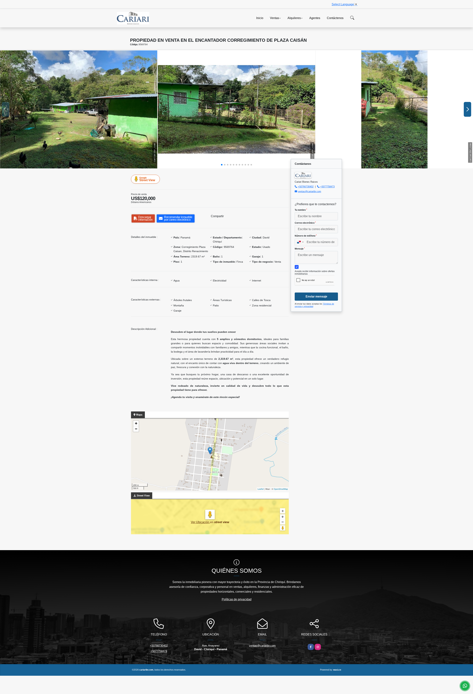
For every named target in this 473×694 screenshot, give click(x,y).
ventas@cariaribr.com (309, 191)
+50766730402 (306, 186)
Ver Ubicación (200, 522)
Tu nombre (301, 209)
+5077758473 (327, 186)
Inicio (259, 17)
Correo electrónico (305, 222)
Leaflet (261, 488)
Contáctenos (335, 17)
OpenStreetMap (281, 488)
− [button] (136, 429)
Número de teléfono (306, 235)
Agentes (314, 17)
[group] (78, 109)
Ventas (274, 17)
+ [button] (136, 423)
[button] (221, 164)
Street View (147, 179)
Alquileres (294, 17)
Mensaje (300, 248)
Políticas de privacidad (236, 599)
